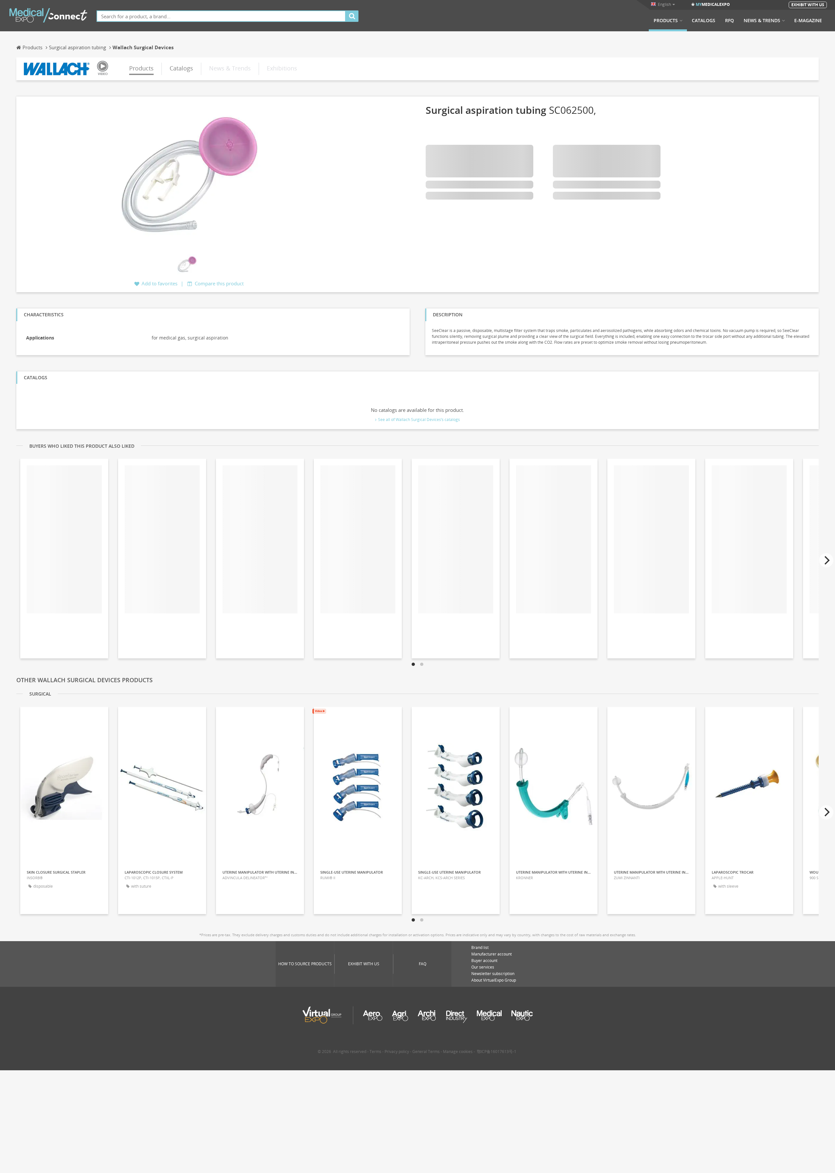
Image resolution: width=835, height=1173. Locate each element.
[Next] (826, 560)
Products (666, 20)
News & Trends (762, 20)
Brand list (480, 947)
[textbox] (221, 16)
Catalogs (703, 20)
